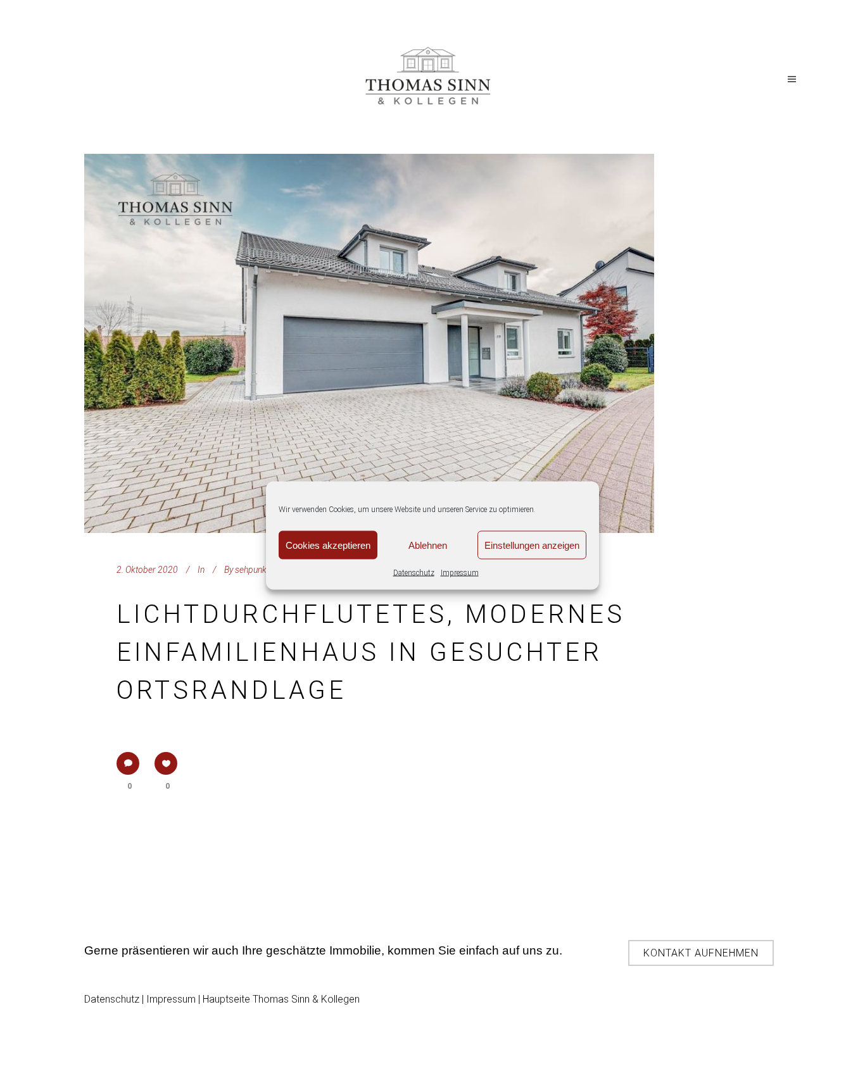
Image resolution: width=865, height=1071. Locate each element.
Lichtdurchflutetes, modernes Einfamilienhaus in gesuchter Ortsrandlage (371, 652)
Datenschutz (413, 572)
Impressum (460, 572)
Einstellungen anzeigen (531, 544)
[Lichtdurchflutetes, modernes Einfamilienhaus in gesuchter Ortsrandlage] (369, 343)
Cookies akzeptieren (328, 544)
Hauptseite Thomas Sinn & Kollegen (281, 999)
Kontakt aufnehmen (701, 953)
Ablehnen (427, 544)
